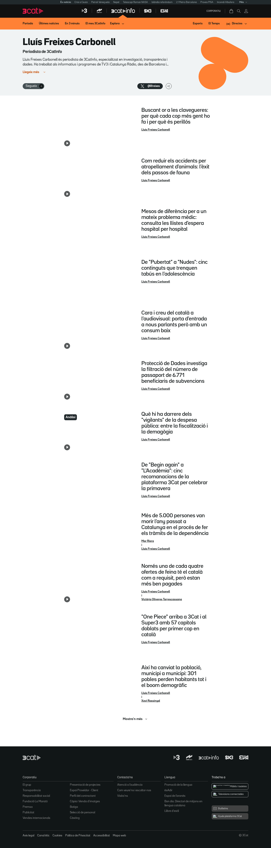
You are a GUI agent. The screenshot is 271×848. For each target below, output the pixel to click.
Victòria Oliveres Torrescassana (161, 599)
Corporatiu (213, 11)
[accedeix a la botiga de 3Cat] (231, 11)
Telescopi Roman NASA (135, 2)
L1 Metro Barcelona (186, 2)
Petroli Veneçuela (100, 2)
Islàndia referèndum (162, 2)
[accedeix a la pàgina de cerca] (238, 11)
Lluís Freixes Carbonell (155, 130)
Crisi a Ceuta (81, 2)
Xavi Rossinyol (150, 701)
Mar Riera (147, 541)
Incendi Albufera (225, 2)
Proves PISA (206, 2)
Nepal (116, 2)
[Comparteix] (169, 86)
